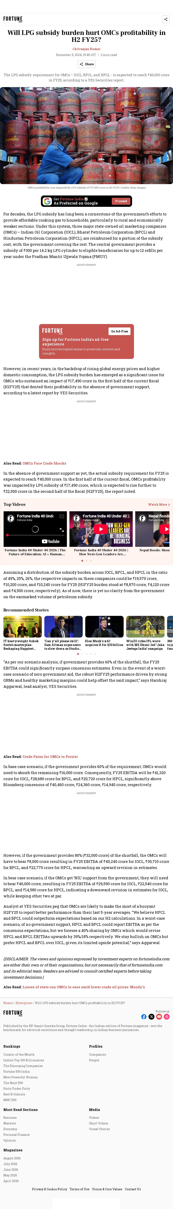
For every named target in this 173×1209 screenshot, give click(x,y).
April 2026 (11, 1181)
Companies (97, 1054)
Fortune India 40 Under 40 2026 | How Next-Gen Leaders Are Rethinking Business (101, 554)
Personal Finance (16, 1135)
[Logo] (13, 19)
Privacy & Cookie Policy (49, 1189)
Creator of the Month (19, 1054)
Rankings (11, 1046)
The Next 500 (13, 1083)
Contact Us (133, 1189)
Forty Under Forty (16, 1089)
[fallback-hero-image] (22, 626)
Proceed (121, 201)
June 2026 (10, 1170)
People (94, 1060)
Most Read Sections (20, 1109)
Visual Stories (99, 1129)
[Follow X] (151, 1017)
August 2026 (12, 1158)
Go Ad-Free (119, 331)
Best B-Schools (14, 1094)
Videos (94, 1118)
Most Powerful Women (20, 1077)
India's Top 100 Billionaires (23, 1060)
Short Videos (98, 1123)
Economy (10, 1129)
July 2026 (10, 1164)
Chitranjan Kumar (86, 49)
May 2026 (10, 1175)
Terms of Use (79, 1189)
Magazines (13, 1150)
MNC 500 (9, 1100)
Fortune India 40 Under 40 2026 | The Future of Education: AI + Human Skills (35, 554)
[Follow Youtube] (159, 1017)
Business (10, 1118)
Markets (9, 1123)
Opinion (9, 1140)
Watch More (157, 504)
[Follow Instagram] (167, 1017)
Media (94, 1109)
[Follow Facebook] (144, 1017)
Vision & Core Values (107, 1189)
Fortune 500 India (16, 1071)
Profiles (96, 1046)
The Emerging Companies (23, 1066)
